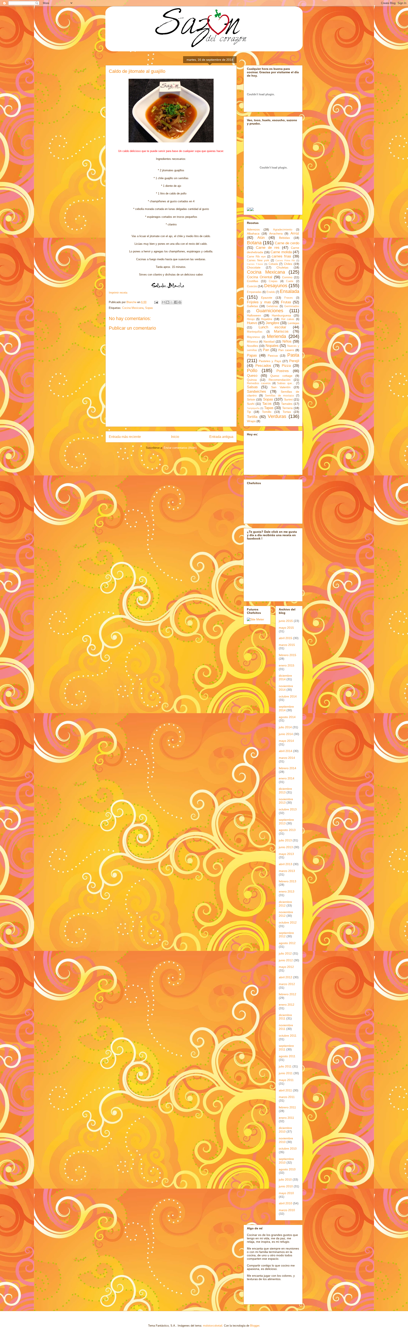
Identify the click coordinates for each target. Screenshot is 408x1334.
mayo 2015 (286, 627)
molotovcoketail (212, 1325)
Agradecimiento (282, 229)
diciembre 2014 (285, 677)
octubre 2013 (288, 809)
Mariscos (281, 331)
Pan (266, 350)
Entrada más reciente (125, 437)
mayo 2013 (286, 854)
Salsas (252, 387)
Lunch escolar (272, 327)
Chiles (288, 264)
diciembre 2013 (285, 790)
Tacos (267, 404)
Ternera (287, 408)
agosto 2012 (287, 943)
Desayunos (275, 285)
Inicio (175, 437)
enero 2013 (286, 891)
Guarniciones (269, 310)
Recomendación (279, 379)
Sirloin (251, 399)
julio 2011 (285, 1066)
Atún (261, 238)
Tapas (268, 408)
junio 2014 (286, 734)
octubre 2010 (288, 1148)
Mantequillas (254, 331)
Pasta (293, 355)
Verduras (277, 416)
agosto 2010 (287, 1169)
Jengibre (272, 323)
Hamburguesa (281, 315)
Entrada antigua (221, 437)
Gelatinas (272, 306)
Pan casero (286, 350)
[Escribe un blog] (168, 302)
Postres (282, 371)
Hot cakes (288, 319)
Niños (287, 341)
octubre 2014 (288, 696)
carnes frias (281, 256)
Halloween (254, 315)
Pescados (263, 366)
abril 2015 (285, 638)
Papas (252, 355)
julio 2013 (285, 840)
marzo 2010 (287, 1210)
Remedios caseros (259, 383)
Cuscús (252, 286)
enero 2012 (286, 1004)
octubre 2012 (288, 922)
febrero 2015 (287, 655)
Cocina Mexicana (132, 307)
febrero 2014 (287, 768)
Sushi (250, 403)
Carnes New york (258, 260)
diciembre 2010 (285, 1129)
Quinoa (252, 379)
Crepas (273, 281)
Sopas (149, 307)
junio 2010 (286, 1186)
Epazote (266, 297)
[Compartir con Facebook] (176, 302)
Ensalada (289, 291)
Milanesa (252, 341)
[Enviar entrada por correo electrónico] (156, 302)
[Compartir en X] (172, 302)
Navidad (269, 341)
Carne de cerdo (287, 243)
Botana (254, 242)
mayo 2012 (286, 967)
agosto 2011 (287, 1056)
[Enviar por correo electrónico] (164, 302)
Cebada (273, 264)
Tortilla (252, 417)
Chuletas (282, 267)
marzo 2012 (287, 984)
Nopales (272, 346)
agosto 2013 (287, 830)
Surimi (288, 399)
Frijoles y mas (259, 302)
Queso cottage (281, 375)
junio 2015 (286, 621)
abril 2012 (285, 977)
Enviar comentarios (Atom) (180, 447)
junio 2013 (286, 847)
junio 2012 (286, 960)
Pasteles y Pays (270, 361)
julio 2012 (285, 953)
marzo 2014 (287, 757)
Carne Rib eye (256, 256)
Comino (287, 277)
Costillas (252, 281)
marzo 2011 (287, 1097)
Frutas (286, 302)
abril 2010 (285, 1203)
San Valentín (280, 387)
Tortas (287, 411)
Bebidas (284, 237)
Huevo (252, 323)
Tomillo (266, 411)
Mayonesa (253, 337)
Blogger (254, 1325)
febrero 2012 (287, 994)
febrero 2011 (287, 1107)
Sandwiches (256, 391)
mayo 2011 (286, 1080)
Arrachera (276, 233)
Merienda (276, 336)
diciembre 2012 (285, 903)
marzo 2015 (287, 645)
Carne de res (267, 248)
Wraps (251, 421)
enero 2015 (286, 665)
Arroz (294, 233)
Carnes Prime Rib (285, 260)
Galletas (252, 306)
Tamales (286, 403)
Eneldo (270, 292)
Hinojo (251, 319)
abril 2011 (285, 1090)
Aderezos (253, 229)
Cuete (289, 281)
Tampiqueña (253, 408)
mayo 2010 (286, 1193)
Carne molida (281, 252)
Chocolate (254, 267)
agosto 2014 (287, 717)
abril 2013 (285, 864)
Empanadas (254, 292)
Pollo (252, 370)
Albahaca (253, 233)
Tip (249, 411)
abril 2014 (285, 751)
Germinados (291, 306)
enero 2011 (286, 1117)
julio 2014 (285, 727)
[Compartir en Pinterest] (180, 302)
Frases (288, 297)
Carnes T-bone (255, 264)
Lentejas (293, 323)
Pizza (286, 366)
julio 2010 (285, 1179)
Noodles (252, 345)
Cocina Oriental (259, 277)
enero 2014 (286, 778)
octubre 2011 (287, 1035)
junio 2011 (286, 1073)
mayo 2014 (286, 740)
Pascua (273, 355)
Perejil (294, 361)
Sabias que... (285, 383)
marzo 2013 (287, 871)
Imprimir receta (118, 292)
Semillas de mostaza (279, 395)
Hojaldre (266, 319)
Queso (252, 376)
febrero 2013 (287, 881)
